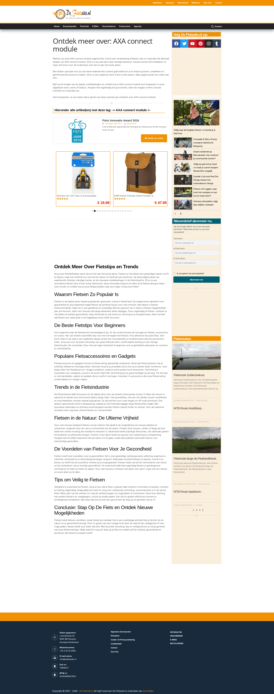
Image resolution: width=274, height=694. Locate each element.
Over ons (207, 3)
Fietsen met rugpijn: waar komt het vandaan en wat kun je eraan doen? (205, 192)
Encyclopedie (69, 26)
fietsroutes (176, 632)
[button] (92, 211)
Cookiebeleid (116, 644)
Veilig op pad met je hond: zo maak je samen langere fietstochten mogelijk (205, 167)
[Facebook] (176, 43)
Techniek (84, 26)
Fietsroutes (124, 26)
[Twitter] (184, 43)
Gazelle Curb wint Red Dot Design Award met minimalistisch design (205, 180)
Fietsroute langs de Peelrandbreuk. (195, 458)
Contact (218, 3)
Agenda (137, 26)
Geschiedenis (109, 26)
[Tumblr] (217, 43)
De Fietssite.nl (86, 691)
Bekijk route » (181, 395)
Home (57, 26)
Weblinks (196, 3)
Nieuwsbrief (183, 3)
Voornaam (178, 238)
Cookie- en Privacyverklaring (123, 640)
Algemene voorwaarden (121, 632)
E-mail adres (179, 258)
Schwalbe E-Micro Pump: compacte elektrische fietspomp (205, 142)
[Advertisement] (170, 14)
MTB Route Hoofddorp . (188, 408)
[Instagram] (209, 43)
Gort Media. (148, 691)
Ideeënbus (157, 3)
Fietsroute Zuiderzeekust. (189, 375)
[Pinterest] (200, 43)
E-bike (95, 26)
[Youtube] (192, 43)
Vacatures (170, 3)
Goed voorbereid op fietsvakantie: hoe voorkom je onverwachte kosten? (205, 155)
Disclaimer (115, 636)
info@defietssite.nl (68, 659)
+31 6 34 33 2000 (68, 651)
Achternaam (179, 248)
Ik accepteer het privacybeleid (190, 273)
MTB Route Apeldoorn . (188, 491)
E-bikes (173, 640)
